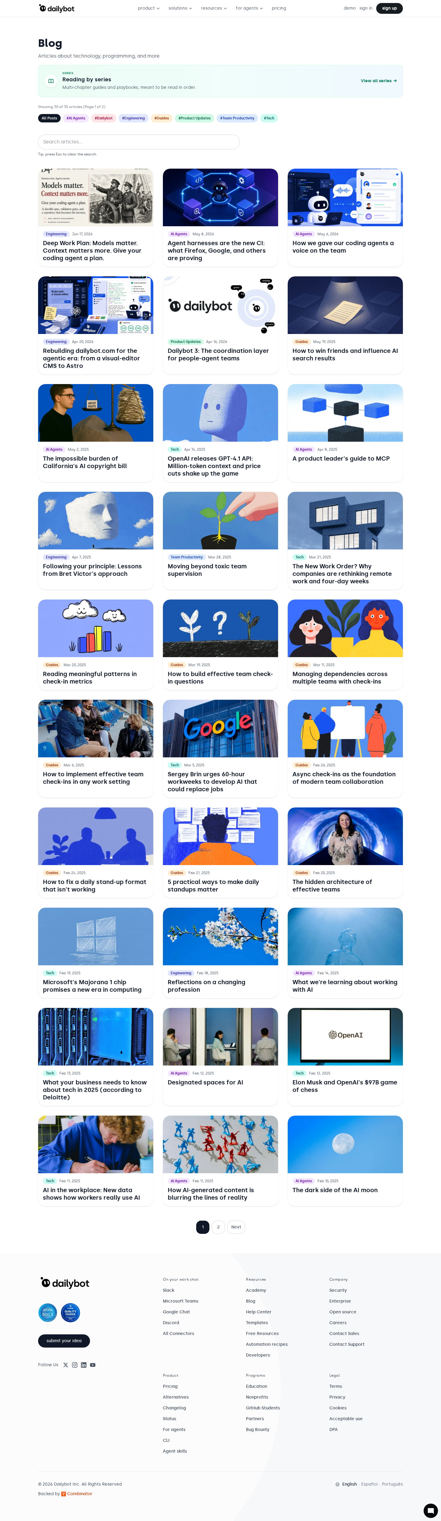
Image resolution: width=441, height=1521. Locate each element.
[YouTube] (92, 1365)
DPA (333, 1429)
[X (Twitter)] (65, 1365)
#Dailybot (103, 118)
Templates (257, 1322)
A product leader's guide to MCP (341, 458)
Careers (337, 1322)
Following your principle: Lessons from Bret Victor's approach (92, 570)
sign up (389, 8)
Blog (250, 1301)
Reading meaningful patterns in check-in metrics (90, 677)
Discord (171, 1322)
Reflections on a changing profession (206, 985)
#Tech (269, 118)
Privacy (337, 1397)
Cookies (337, 1408)
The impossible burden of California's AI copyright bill (85, 462)
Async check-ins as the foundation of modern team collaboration (344, 778)
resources (211, 8)
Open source (342, 1312)
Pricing (170, 1386)
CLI (166, 1440)
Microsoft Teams (180, 1301)
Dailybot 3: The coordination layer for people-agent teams (218, 354)
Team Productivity (187, 557)
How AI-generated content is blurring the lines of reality (211, 1193)
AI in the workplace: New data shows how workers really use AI (91, 1193)
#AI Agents (76, 118)
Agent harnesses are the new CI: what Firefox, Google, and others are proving (217, 250)
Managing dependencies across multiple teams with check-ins (340, 677)
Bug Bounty (257, 1429)
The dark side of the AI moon (335, 1190)
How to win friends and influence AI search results (345, 354)
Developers (258, 1355)
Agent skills (175, 1451)
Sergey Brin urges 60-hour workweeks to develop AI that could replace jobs (212, 782)
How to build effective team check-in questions (220, 677)
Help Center (259, 1312)
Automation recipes (267, 1344)
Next (236, 1227)
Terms (335, 1386)
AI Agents (179, 234)
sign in (366, 8)
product (146, 8)
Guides (302, 342)
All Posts (49, 118)
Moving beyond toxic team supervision (207, 570)
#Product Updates (194, 118)
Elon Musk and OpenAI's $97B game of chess (344, 1086)
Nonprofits (257, 1397)
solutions (178, 8)
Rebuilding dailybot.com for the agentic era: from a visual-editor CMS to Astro (91, 358)
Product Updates (186, 342)
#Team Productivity (237, 118)
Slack (168, 1290)
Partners (255, 1418)
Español (369, 1484)
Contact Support (346, 1344)
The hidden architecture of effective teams (332, 885)
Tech (175, 449)
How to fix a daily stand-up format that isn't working (94, 885)
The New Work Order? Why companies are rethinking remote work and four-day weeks (342, 574)
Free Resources (262, 1333)
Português (392, 1484)
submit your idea (64, 1340)
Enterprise (340, 1301)
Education (256, 1386)
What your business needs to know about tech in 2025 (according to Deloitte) (95, 1090)
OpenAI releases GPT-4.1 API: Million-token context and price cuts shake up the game (214, 466)
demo (350, 8)
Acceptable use (346, 1418)
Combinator (79, 1493)
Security (338, 1290)
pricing (279, 8)
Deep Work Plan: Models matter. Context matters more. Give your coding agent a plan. (92, 250)
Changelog (174, 1408)
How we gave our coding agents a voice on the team (343, 246)
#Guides (161, 118)
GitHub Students (263, 1408)
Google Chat (176, 1312)
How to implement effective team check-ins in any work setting (93, 778)
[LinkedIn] (83, 1365)
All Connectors (178, 1333)
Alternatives (176, 1397)
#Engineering (133, 118)
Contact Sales (344, 1333)
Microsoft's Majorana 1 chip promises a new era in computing (92, 985)
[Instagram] (74, 1365)
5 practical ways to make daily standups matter (213, 885)
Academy (256, 1290)
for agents (247, 8)
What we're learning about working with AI (345, 985)
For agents (174, 1429)
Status (169, 1418)
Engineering (56, 234)
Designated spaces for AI (205, 1082)
